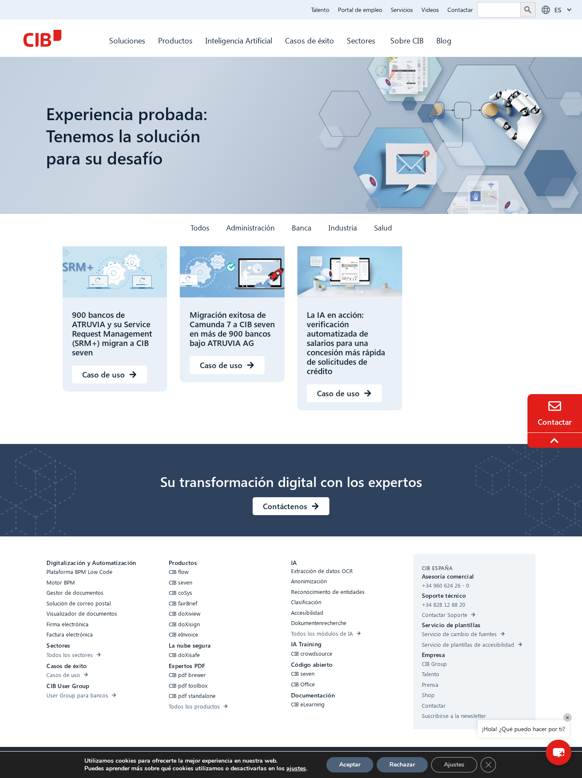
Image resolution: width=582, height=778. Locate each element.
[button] (558, 752)
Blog (444, 40)
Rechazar (402, 765)
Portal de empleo (360, 10)
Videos (430, 10)
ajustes (296, 768)
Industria (342, 228)
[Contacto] (554, 406)
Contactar (460, 10)
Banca (301, 228)
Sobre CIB (407, 40)
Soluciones (127, 40)
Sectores (362, 40)
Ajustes (454, 765)
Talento (320, 10)
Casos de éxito (309, 40)
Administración (250, 228)
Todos (199, 228)
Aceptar (349, 765)
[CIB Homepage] (42, 38)
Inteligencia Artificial (238, 40)
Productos (175, 40)
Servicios (402, 10)
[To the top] (555, 440)
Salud (383, 228)
